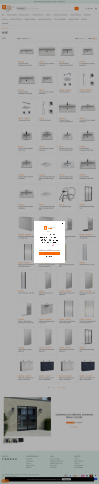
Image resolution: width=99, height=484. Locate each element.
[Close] (63, 224)
